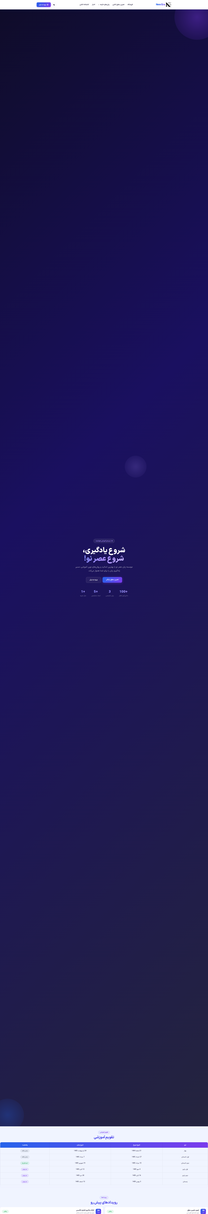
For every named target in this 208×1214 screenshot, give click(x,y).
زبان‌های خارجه (104, 4)
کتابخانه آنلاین (84, 4)
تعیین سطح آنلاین (118, 4)
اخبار (93, 4)
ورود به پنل (42, 5)
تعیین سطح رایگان (112, 579)
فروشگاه (130, 4)
